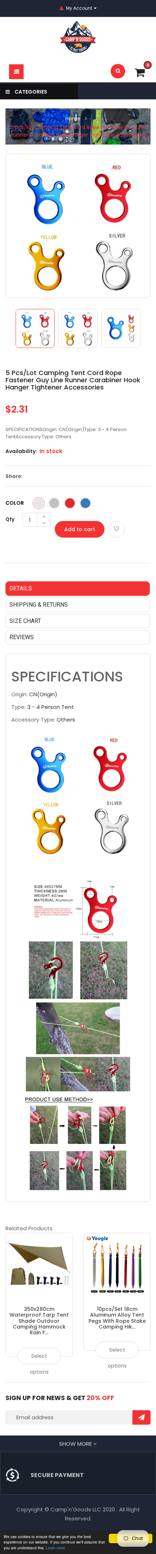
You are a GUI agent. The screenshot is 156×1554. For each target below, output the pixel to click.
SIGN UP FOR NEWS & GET (59, 1398)
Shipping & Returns (38, 604)
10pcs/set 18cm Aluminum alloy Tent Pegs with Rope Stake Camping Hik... (117, 1317)
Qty (10, 519)
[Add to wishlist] (116, 529)
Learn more (55, 1547)
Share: (13, 476)
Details (20, 588)
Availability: (21, 451)
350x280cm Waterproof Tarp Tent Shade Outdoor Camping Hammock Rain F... (39, 1320)
